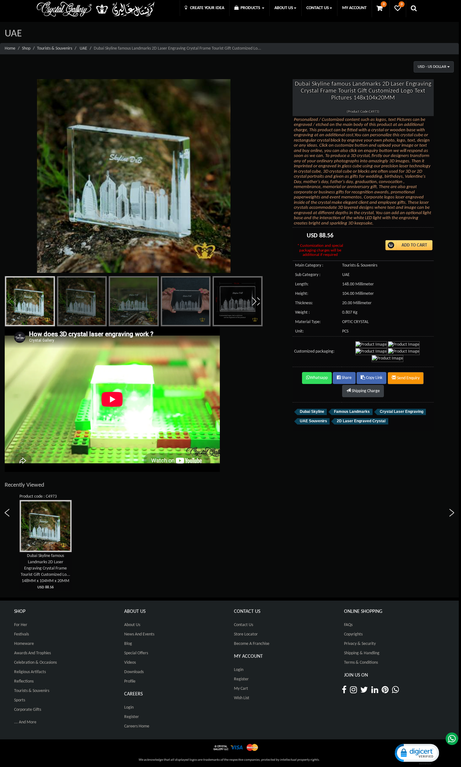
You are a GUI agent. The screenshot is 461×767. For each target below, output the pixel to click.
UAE (83, 48)
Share (346, 377)
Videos (130, 662)
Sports (19, 700)
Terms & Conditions (361, 662)
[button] (256, 301)
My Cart (241, 688)
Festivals (21, 634)
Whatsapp (319, 377)
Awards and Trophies (32, 653)
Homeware (24, 643)
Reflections (24, 681)
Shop (26, 48)
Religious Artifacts (30, 672)
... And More (25, 722)
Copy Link (373, 377)
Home (10, 48)
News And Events (139, 634)
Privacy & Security (360, 643)
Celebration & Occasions (35, 662)
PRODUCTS (250, 8)
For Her (20, 625)
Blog (128, 643)
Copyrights (353, 634)
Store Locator (246, 634)
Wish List (241, 698)
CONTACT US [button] (317, 8)
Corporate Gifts (27, 709)
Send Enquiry (408, 378)
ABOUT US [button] (283, 8)
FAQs (348, 625)
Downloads (134, 672)
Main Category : (309, 265)
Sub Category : (308, 275)
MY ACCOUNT (354, 8)
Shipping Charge (365, 391)
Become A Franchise (251, 643)
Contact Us (243, 625)
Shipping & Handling (361, 653)
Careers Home (136, 726)
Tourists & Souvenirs (54, 48)
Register (131, 717)
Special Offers (136, 653)
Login (129, 707)
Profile (129, 681)
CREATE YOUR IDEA (205, 8)
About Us (132, 625)
